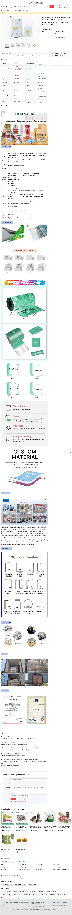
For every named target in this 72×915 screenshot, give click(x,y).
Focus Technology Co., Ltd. (27, 909)
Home (2, 10)
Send (13, 799)
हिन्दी (63, 905)
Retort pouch (39, 869)
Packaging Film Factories (44, 891)
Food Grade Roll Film (7, 884)
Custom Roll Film (26, 894)
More (2, 897)
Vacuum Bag (39, 864)
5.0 (56, 55)
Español (15, 905)
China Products (13, 902)
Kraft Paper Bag (22, 867)
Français (25, 905)
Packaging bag (4, 867)
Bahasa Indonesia (40, 906)
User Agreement (44, 909)
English (11, 905)
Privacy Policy (57, 909)
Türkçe (29, 906)
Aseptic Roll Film (32, 884)
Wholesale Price (42, 902)
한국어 (55, 905)
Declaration (50, 909)
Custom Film (56, 891)
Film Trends (52, 894)
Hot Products (5, 902)
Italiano (37, 905)
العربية (51, 905)
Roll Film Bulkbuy (61, 894)
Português (21, 905)
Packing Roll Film (6, 894)
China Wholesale (34, 902)
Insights (38, 903)
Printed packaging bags (58, 867)
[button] (43, 55)
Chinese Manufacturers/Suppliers (23, 902)
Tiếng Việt (34, 906)
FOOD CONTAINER (57, 864)
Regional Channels (56, 902)
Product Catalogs (21, 861)
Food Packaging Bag (19, 10)
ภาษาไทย (67, 905)
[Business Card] (69, 59)
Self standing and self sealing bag (60, 869)
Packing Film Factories (31, 891)
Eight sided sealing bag (24, 869)
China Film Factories (7, 891)
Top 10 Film (44, 894)
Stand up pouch (22, 864)
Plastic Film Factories (19, 891)
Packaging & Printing (9, 10)
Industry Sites (49, 902)
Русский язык (31, 905)
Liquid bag (3, 869)
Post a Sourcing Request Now (18, 801)
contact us (53, 12)
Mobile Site (34, 903)
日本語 (59, 905)
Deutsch (41, 905)
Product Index (64, 902)
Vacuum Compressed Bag (41, 867)
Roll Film (26, 10)
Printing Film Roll (16, 894)
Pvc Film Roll (36, 894)
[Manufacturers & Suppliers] (36, 2)
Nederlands (47, 905)
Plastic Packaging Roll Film (20, 884)
